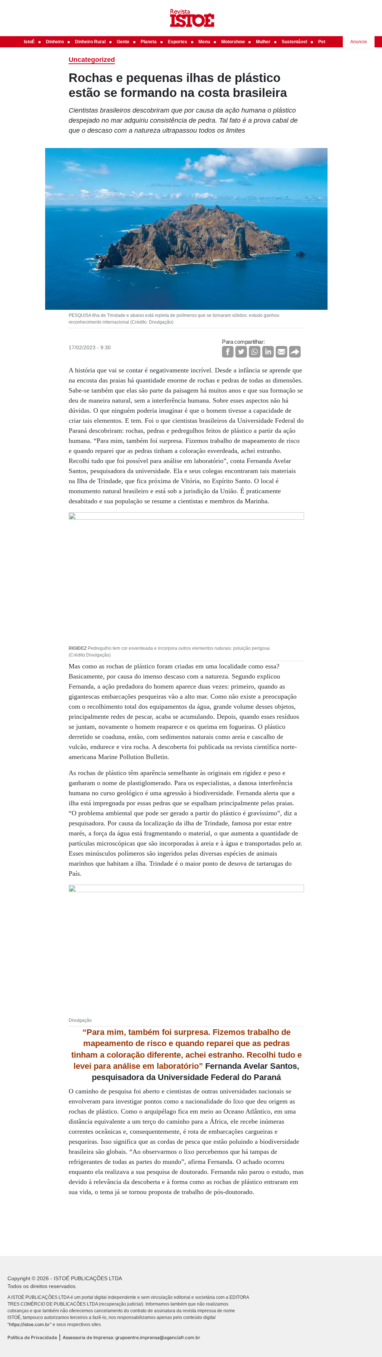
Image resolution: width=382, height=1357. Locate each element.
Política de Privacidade (32, 1337)
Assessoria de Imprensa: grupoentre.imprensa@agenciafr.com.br (131, 1337)
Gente (123, 41)
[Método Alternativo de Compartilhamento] (295, 352)
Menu (204, 41)
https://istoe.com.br (29, 1324)
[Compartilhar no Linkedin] (268, 352)
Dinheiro (55, 41)
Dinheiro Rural (90, 41)
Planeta (149, 41)
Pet (321, 41)
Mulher (263, 41)
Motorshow (233, 41)
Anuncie (358, 41)
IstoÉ (29, 41)
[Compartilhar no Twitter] (241, 352)
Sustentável (294, 41)
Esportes (177, 41)
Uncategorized (92, 59)
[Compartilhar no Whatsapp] (254, 352)
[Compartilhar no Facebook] (228, 352)
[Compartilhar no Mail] (281, 352)
